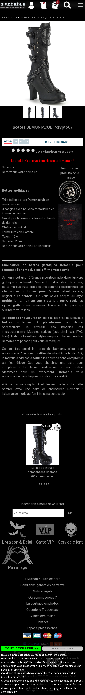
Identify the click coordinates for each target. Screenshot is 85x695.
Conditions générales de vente (42, 585)
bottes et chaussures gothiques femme (43, 17)
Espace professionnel (42, 628)
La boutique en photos (42, 604)
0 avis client (43, 151)
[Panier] (55, 5)
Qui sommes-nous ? (42, 597)
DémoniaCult (9, 17)
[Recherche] (67, 5)
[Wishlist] (43, 5)
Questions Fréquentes (42, 610)
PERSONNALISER (62, 648)
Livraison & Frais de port (42, 579)
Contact (42, 622)
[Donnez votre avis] (62, 151)
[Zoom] (42, 63)
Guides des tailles (42, 616)
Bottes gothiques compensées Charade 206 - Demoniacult (42, 472)
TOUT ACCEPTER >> (21, 648)
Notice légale (42, 591)
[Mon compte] (31, 5)
